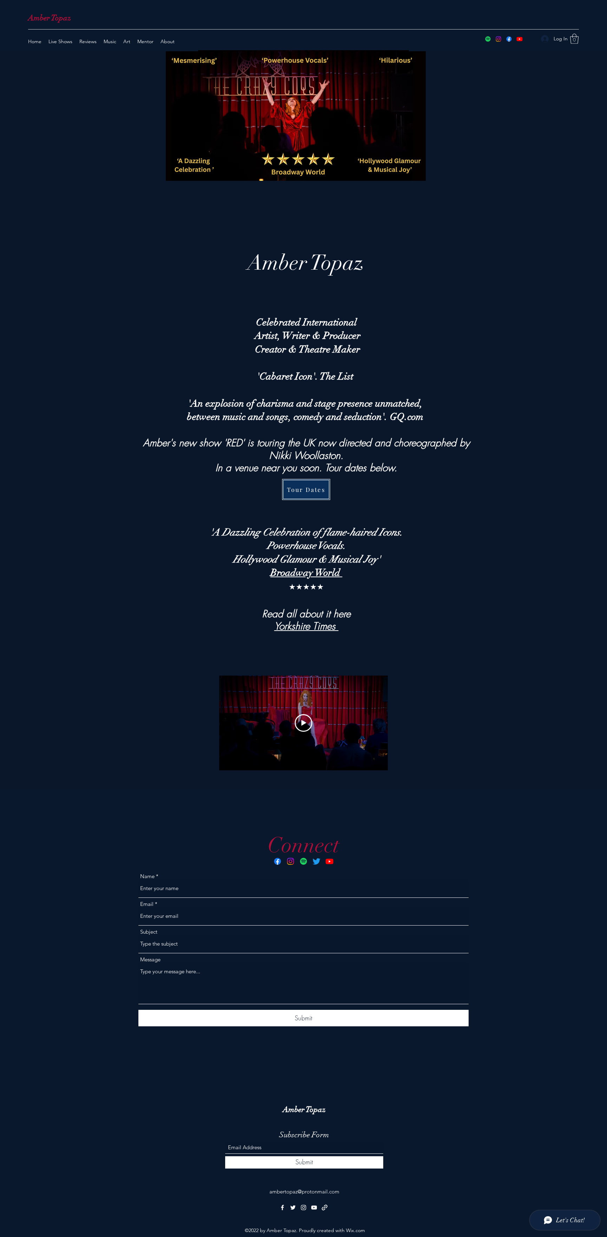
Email (147, 904)
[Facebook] (509, 38)
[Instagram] (498, 38)
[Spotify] (487, 38)
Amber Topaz (49, 17)
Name (147, 876)
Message (150, 959)
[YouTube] (519, 38)
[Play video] (303, 723)
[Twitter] (316, 861)
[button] (574, 39)
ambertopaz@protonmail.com (304, 1191)
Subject (148, 931)
